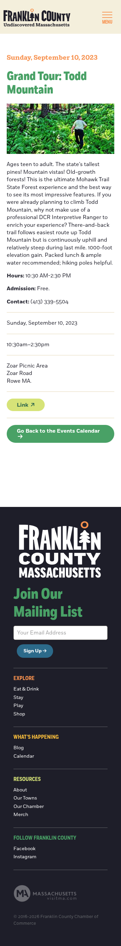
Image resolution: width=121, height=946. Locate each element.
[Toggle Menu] (107, 15)
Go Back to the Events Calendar (58, 431)
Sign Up (33, 651)
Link (22, 405)
